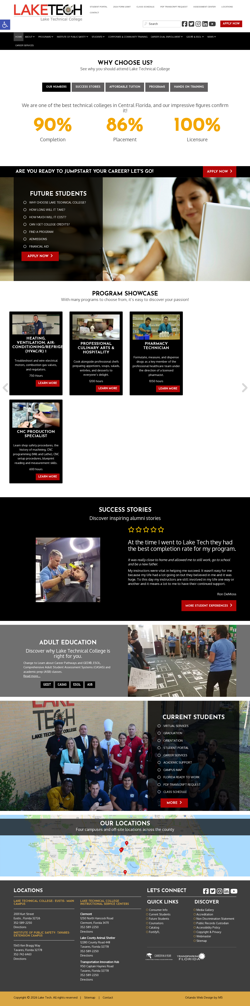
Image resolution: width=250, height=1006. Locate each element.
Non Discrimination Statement (215, 918)
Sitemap (201, 940)
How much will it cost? (47, 217)
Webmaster (203, 936)
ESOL (77, 684)
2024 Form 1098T (122, 7)
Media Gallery (205, 909)
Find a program (41, 232)
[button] (6, 399)
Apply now (230, 24)
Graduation (172, 733)
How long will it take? (47, 210)
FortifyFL (154, 932)
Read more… (31, 676)
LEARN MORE (47, 383)
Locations (227, 7)
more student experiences (207, 605)
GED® (47, 684)
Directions (20, 927)
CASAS (62, 684)
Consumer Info (158, 909)
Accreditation (204, 914)
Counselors (156, 923)
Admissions (38, 239)
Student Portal (97, 7)
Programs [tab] (157, 87)
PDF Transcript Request (172, 7)
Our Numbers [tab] (56, 87)
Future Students (159, 918)
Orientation (173, 740)
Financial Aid (39, 246)
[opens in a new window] (184, 24)
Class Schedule (145, 7)
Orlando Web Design (199, 997)
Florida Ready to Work (181, 777)
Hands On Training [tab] (189, 87)
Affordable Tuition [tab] (124, 87)
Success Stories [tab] (88, 87)
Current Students (160, 914)
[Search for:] (162, 24)
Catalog (154, 927)
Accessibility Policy (208, 927)
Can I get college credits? (49, 224)
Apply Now (215, 171)
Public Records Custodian (212, 923)
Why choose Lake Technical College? (57, 202)
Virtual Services (175, 726)
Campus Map (172, 770)
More (172, 803)
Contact (94, 13)
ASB (90, 684)
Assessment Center (204, 7)
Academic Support (177, 762)
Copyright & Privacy (208, 932)
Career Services (175, 755)
